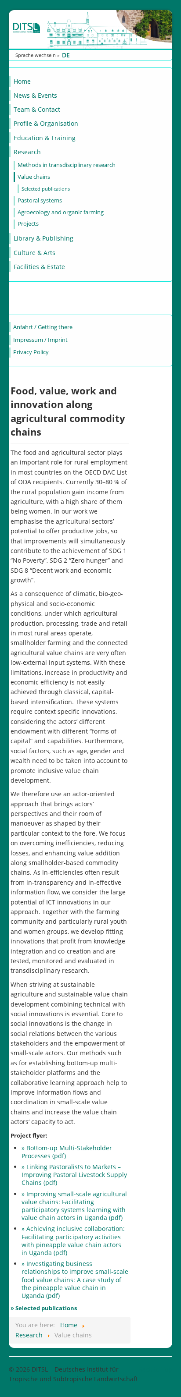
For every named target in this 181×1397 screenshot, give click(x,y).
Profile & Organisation (46, 123)
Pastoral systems (40, 200)
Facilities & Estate (39, 266)
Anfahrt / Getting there (42, 327)
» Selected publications (44, 1308)
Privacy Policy (31, 352)
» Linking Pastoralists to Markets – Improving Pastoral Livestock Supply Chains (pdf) (74, 1175)
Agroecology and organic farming (61, 212)
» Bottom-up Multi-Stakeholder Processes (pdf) (67, 1152)
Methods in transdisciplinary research (67, 165)
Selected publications (46, 188)
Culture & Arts (34, 252)
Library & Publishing (43, 238)
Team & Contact (37, 109)
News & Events (35, 95)
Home (22, 81)
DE (66, 55)
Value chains (34, 177)
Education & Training (45, 138)
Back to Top (155, 1369)
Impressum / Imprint (40, 340)
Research (27, 152)
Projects (28, 223)
